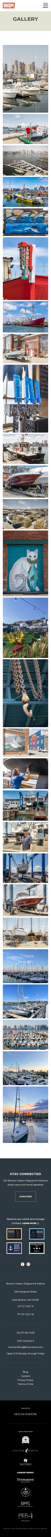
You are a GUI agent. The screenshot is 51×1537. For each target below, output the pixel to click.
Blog (25, 1372)
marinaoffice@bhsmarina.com (25, 1347)
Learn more (29, 1223)
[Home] (9, 5)
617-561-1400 (27, 1332)
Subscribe (25, 1196)
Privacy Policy (25, 1380)
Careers (25, 1376)
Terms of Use (25, 1384)
